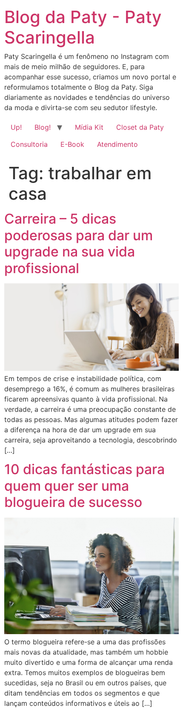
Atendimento (117, 144)
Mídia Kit (89, 127)
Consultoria (29, 144)
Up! (16, 127)
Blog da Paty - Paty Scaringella (83, 27)
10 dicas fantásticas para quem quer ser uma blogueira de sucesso (84, 485)
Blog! (42, 127)
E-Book (72, 144)
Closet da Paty (140, 127)
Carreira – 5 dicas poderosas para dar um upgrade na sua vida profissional (78, 243)
